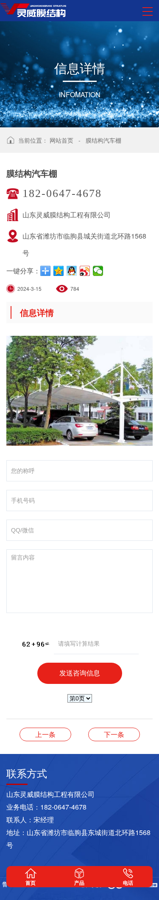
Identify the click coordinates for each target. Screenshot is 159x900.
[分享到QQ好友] (72, 271)
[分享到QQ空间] (58, 271)
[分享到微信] (98, 271)
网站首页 (61, 140)
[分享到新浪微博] (85, 271)
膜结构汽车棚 (103, 140)
